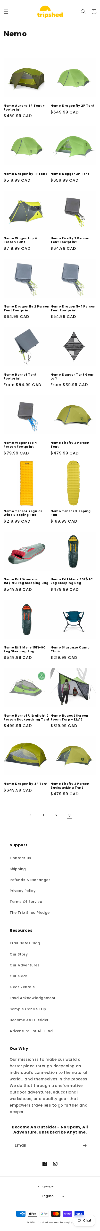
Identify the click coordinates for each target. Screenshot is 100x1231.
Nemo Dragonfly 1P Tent (25, 174)
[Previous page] (30, 815)
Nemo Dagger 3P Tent (69, 174)
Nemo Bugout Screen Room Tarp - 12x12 (69, 717)
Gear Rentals (22, 987)
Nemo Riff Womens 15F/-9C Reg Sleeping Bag (26, 581)
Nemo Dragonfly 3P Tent (26, 784)
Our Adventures (25, 965)
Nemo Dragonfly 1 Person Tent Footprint (73, 308)
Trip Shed (42, 1222)
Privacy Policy (22, 890)
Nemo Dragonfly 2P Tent (72, 106)
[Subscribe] (84, 1145)
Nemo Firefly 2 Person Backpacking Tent (70, 785)
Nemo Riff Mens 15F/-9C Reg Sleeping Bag (25, 649)
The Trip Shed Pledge (30, 912)
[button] (6, 11)
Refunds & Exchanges (30, 879)
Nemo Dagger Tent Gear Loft (72, 376)
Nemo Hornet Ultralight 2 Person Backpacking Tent (27, 717)
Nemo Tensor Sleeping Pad (70, 513)
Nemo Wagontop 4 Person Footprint (20, 444)
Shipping (18, 869)
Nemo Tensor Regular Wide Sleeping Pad (23, 513)
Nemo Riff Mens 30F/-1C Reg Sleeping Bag (71, 581)
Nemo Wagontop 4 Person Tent (20, 240)
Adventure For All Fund (31, 1031)
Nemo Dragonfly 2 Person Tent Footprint (27, 308)
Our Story (19, 954)
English (48, 1196)
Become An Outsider (29, 1020)
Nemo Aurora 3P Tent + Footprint (24, 107)
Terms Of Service (26, 901)
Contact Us (20, 858)
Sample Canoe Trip (28, 1009)
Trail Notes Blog (25, 943)
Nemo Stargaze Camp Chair (70, 649)
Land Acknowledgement (33, 998)
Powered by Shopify (61, 1222)
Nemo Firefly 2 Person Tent (70, 444)
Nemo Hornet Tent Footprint (20, 376)
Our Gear (18, 976)
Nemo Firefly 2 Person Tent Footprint (70, 240)
